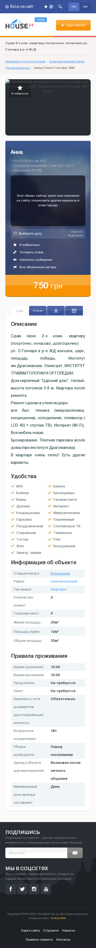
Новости (68, 930)
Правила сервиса (39, 939)
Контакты (63, 939)
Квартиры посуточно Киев (25, 61)
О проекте (51, 930)
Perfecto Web (58, 918)
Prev (9, 107)
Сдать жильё (75, 25)
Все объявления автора (37, 267)
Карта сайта (30, 930)
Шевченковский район (67, 61)
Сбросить (76, 231)
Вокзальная (60, 573)
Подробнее (75, 235)
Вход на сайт (21, 6)
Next (86, 107)
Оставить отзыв (31, 252)
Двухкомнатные (17, 68)
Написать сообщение (35, 260)
